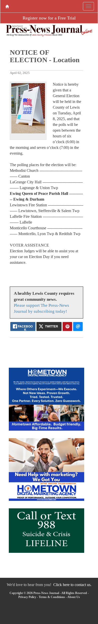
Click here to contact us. (72, 585)
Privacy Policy (27, 597)
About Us (73, 597)
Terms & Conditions (52, 597)
